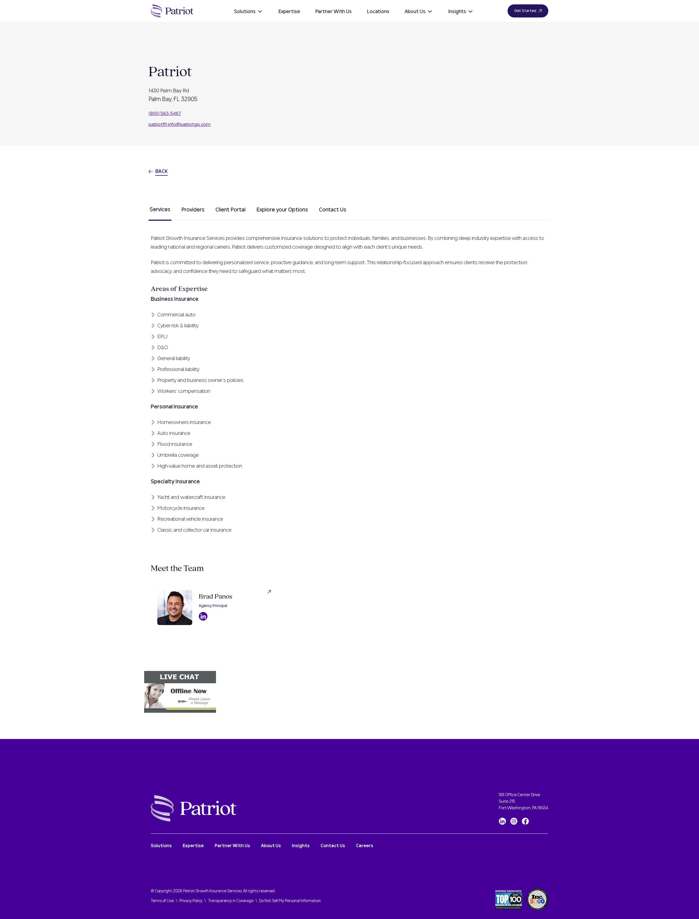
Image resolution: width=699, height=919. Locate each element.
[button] (349, 692)
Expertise (289, 11)
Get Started (525, 11)
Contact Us (332, 210)
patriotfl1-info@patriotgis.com (180, 124)
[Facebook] (525, 821)
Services (160, 209)
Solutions (245, 11)
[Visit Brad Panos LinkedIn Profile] (203, 616)
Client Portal (230, 210)
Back (161, 171)
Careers (364, 846)
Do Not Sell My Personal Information (290, 901)
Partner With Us (333, 11)
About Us (415, 11)
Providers (193, 210)
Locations (378, 11)
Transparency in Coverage (230, 901)
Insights (457, 11)
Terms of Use (162, 901)
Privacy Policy (190, 901)
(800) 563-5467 (165, 113)
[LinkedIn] (502, 821)
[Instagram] (513, 821)
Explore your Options (282, 210)
